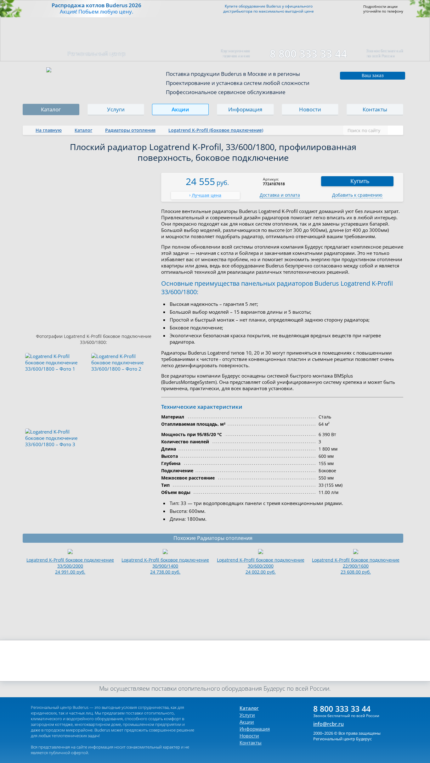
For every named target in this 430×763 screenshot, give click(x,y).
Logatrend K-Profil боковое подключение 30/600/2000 (260, 566)
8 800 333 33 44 (308, 53)
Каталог (51, 109)
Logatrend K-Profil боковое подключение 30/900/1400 (165, 566)
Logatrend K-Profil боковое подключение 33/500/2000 (70, 566)
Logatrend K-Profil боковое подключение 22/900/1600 (355, 566)
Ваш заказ (373, 75)
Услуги (116, 109)
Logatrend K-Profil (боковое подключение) (215, 130)
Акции (181, 109)
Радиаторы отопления (130, 130)
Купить (360, 181)
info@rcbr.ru (328, 724)
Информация (245, 109)
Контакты (375, 109)
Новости (310, 109)
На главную (49, 130)
